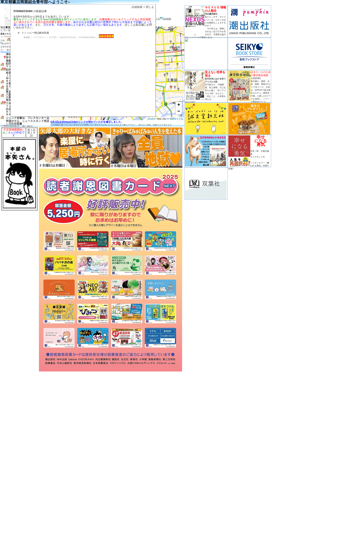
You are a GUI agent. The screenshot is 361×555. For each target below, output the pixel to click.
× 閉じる (148, 7)
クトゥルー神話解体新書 (35, 32)
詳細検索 (137, 7)
